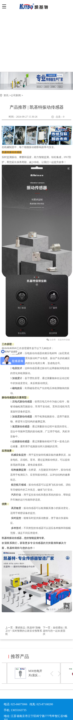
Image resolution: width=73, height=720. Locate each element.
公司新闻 (16, 95)
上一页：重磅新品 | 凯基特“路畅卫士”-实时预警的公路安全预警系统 (23, 630)
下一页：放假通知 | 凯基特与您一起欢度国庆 (55, 630)
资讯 (6, 95)
